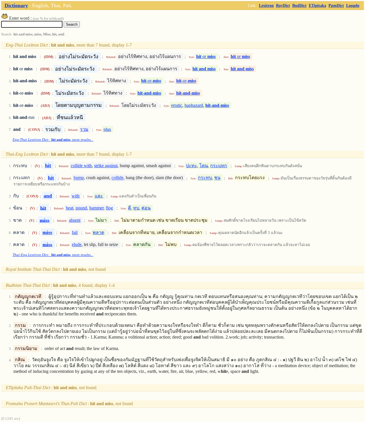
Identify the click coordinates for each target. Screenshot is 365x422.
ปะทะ (191, 165)
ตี (129, 207)
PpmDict (336, 5)
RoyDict (283, 5)
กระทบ (205, 177)
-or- (151, 81)
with (76, 195)
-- (149, 93)
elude (77, 244)
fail (75, 232)
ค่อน (146, 207)
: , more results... (53, 140)
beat (69, 207)
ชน (217, 177)
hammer (96, 207)
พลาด (98, 232)
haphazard (193, 105)
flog (109, 207)
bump (79, 177)
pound (81, 207)
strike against (105, 165)
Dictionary (16, 5)
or (206, 56)
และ (99, 195)
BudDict (299, 5)
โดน (203, 165)
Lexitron (266, 5)
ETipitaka (317, 5)
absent (74, 220)
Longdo (352, 5)
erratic (176, 105)
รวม (84, 129)
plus (107, 129)
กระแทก (218, 165)
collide (117, 177)
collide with (81, 165)
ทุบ (136, 207)
